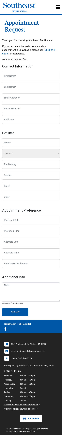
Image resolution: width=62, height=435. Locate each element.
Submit (15, 312)
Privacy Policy (12, 431)
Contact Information (17, 66)
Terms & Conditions (27, 431)
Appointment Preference (21, 210)
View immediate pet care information (21, 405)
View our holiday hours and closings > (21, 409)
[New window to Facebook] (6, 330)
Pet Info (8, 133)
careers (33, 418)
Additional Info (13, 277)
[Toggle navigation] (57, 7)
